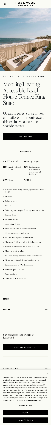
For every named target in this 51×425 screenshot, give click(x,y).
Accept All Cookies (25, 420)
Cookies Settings (25, 405)
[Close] (48, 373)
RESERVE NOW (25, 137)
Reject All (25, 413)
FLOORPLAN (25, 151)
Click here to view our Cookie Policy (29, 400)
